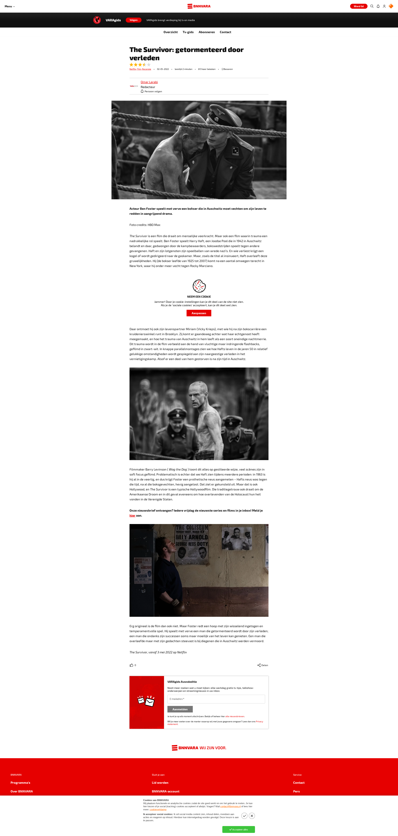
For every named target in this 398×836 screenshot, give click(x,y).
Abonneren (207, 32)
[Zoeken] (372, 6)
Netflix (133, 69)
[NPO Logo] (391, 6)
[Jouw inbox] (378, 6)
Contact (225, 32)
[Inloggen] (384, 6)
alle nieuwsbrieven (234, 716)
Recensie (146, 69)
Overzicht (171, 32)
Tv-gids (188, 32)
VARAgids (113, 20)
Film (139, 69)
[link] (134, 86)
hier (132, 515)
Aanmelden (180, 709)
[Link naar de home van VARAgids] (97, 20)
